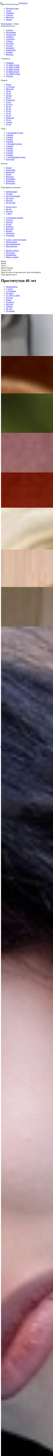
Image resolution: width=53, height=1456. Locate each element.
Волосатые (10, 183)
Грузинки (10, 43)
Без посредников (13, 196)
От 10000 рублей (13, 74)
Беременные (11, 255)
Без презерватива (13, 244)
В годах (9, 104)
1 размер (9, 135)
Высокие (9, 229)
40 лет (8, 107)
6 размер (9, 148)
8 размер (9, 153)
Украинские (11, 34)
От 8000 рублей (12, 72)
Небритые (10, 181)
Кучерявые (10, 179)
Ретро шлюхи (11, 242)
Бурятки (9, 52)
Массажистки (11, 246)
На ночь (9, 211)
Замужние (10, 233)
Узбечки (9, 41)
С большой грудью (14, 144)
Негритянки (11, 32)
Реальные (10, 302)
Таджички (10, 39)
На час (8, 209)
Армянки (10, 37)
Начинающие (11, 192)
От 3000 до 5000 (13, 67)
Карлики (9, 227)
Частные (9, 304)
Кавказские (11, 50)
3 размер (9, 139)
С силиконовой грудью (15, 157)
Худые (8, 224)
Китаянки (10, 48)
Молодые (10, 17)
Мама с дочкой (12, 257)
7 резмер (9, 150)
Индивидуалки (12, 8)
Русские (9, 46)
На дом (9, 309)
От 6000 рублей (12, 69)
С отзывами (11, 291)
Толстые (9, 220)
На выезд (10, 293)
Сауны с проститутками (16, 240)
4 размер (9, 142)
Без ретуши (10, 203)
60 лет (8, 115)
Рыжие (9, 168)
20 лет (8, 93)
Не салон (10, 198)
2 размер (9, 137)
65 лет (8, 120)
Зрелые (9, 19)
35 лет (8, 102)
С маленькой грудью (14, 133)
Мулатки (9, 54)
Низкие (9, 231)
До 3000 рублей (12, 65)
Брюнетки (10, 172)
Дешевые (10, 13)
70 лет (8, 124)
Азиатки (9, 30)
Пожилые (10, 118)
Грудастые (10, 159)
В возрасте (10, 100)
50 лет (8, 111)
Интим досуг (11, 207)
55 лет (8, 113)
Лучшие (9, 194)
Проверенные (12, 287)
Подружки (10, 253)
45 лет (8, 109)
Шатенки (10, 177)
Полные (9, 222)
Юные (8, 84)
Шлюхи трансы (12, 250)
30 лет (8, 98)
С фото (9, 213)
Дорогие (9, 15)
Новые (9, 300)
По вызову (10, 311)
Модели (9, 200)
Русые (8, 174)
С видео (9, 289)
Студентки (10, 87)
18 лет (8, 91)
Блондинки (10, 170)
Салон (8, 11)
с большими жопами (14, 218)
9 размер (9, 155)
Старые (9, 122)
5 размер (9, 146)
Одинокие (10, 235)
